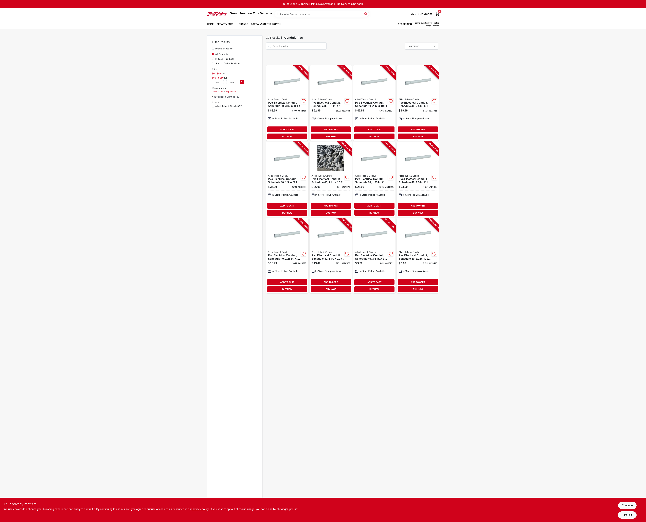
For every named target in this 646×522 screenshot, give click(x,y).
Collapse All (217, 91)
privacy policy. (200, 509)
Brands (243, 24)
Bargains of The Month (265, 24)
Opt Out (627, 515)
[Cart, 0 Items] (437, 14)
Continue (627, 505)
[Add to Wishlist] (303, 101)
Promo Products (223, 48)
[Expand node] (213, 96)
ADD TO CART (287, 129)
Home (210, 24)
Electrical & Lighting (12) (227, 96)
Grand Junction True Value (249, 13)
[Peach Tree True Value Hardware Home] (217, 14)
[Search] (365, 13)
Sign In (414, 13)
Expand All (231, 91)
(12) (229, 106)
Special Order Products (227, 63)
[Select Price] (242, 82)
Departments (225, 24)
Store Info (405, 24)
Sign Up (428, 13)
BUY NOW (287, 136)
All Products (221, 54)
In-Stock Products (224, 59)
